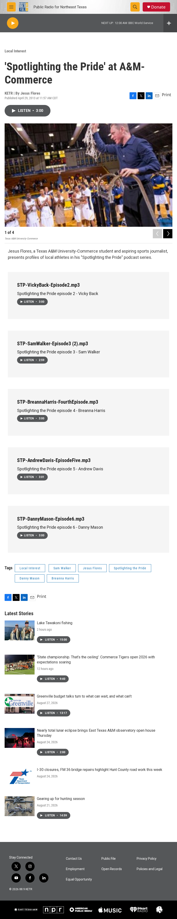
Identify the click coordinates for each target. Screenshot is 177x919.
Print (166, 94)
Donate (158, 7)
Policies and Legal (149, 869)
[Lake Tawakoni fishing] (20, 630)
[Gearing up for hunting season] (20, 806)
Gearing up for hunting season (61, 799)
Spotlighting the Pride (130, 568)
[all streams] (170, 23)
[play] (12, 23)
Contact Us (74, 858)
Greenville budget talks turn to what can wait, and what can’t (84, 696)
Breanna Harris (63, 578)
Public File (108, 858)
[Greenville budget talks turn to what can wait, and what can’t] (20, 704)
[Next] (167, 233)
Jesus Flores (92, 568)
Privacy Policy (146, 858)
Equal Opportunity (79, 879)
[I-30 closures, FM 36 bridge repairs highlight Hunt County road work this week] (20, 777)
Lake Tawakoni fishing (54, 623)
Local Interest (15, 51)
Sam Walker (62, 568)
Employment (75, 869)
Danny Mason (30, 578)
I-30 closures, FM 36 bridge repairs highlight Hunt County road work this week (99, 769)
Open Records (111, 869)
